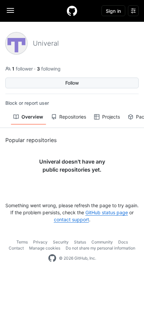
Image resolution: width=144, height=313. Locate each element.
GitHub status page (106, 212)
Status (80, 241)
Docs (123, 241)
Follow (72, 83)
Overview (32, 117)
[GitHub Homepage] (52, 258)
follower (23, 69)
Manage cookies (44, 248)
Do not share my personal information (100, 248)
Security (61, 241)
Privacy (40, 241)
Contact (16, 248)
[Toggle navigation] (10, 10)
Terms (22, 241)
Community (102, 241)
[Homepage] (72, 10)
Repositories (72, 117)
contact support (71, 219)
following (49, 69)
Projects (111, 117)
